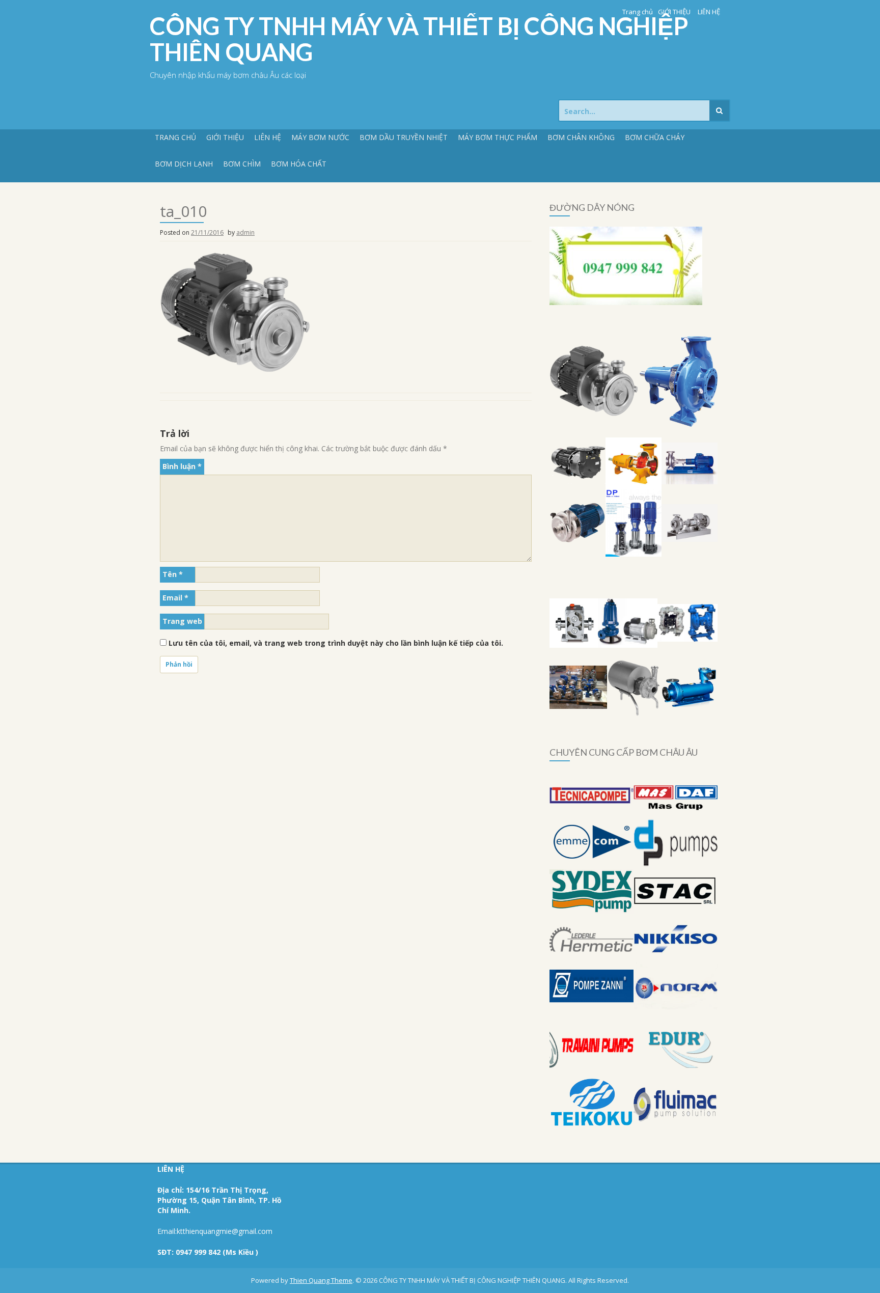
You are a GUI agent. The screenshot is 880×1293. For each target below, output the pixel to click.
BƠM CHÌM (242, 164)
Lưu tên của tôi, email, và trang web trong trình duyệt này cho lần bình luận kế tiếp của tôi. (336, 643)
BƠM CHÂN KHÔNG (581, 137)
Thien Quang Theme (321, 1280)
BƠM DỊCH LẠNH (184, 164)
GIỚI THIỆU (674, 11)
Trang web (182, 621)
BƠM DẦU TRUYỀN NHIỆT (404, 137)
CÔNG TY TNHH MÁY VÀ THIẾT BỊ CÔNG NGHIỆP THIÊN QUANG (419, 39)
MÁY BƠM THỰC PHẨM (497, 137)
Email (175, 597)
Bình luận (182, 466)
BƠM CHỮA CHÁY (654, 137)
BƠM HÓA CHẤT (298, 164)
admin (245, 232)
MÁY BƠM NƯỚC (320, 137)
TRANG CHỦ (175, 137)
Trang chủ (637, 11)
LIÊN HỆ (709, 11)
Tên (172, 574)
